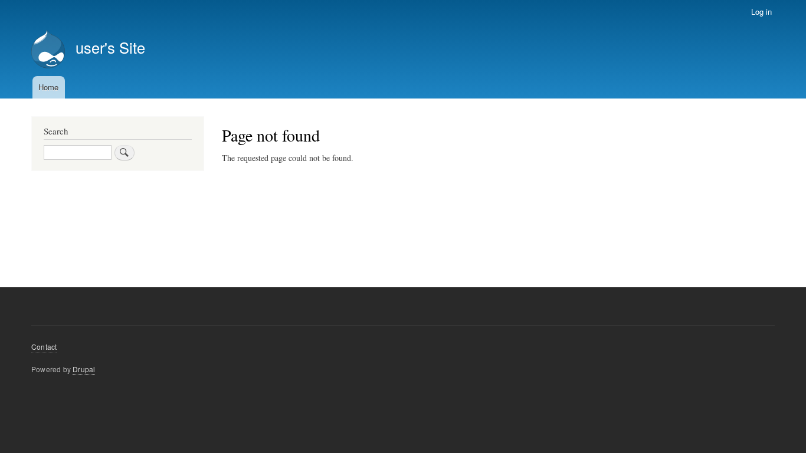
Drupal (84, 369)
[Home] (48, 50)
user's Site (110, 47)
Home (48, 87)
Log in (761, 11)
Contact (44, 347)
